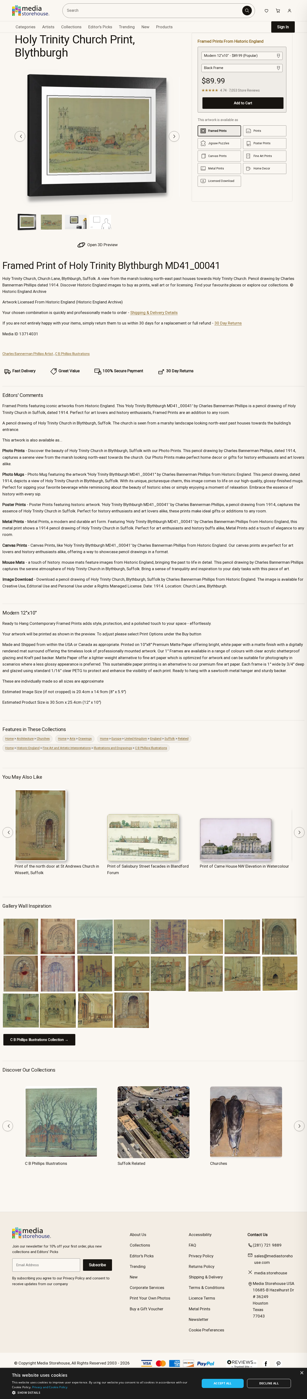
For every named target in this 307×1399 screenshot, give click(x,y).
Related (183, 738)
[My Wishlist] (266, 10)
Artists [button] (48, 26)
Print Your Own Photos (150, 1298)
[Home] (34, 10)
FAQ (192, 1245)
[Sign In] (289, 10)
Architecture (25, 738)
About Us (138, 1234)
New (145, 26)
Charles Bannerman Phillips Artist (27, 354)
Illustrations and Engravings (113, 748)
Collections (71, 26)
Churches (43, 738)
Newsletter (198, 1319)
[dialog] (153, 1383)
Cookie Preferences (206, 1330)
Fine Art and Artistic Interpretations (67, 748)
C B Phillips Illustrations (72, 354)
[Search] (247, 10)
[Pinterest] (278, 1366)
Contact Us (258, 1234)
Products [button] (164, 26)
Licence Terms (202, 1298)
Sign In (283, 27)
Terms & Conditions (206, 1287)
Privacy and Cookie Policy (50, 1387)
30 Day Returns (228, 323)
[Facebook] (266, 1366)
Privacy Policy (201, 1256)
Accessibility (200, 1234)
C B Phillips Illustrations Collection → (39, 1040)
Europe (116, 738)
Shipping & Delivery (206, 1277)
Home (9, 738)
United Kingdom (135, 738)
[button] (103, 1392)
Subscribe (97, 1265)
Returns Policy (201, 1266)
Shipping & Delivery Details (154, 312)
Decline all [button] (269, 1383)
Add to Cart (243, 103)
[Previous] (20, 136)
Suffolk (170, 738)
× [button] (301, 1373)
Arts (72, 738)
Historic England (28, 748)
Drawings (85, 738)
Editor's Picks (100, 26)
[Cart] (278, 10)
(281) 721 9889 (267, 1245)
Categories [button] (25, 26)
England (155, 738)
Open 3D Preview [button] (102, 244)
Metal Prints (199, 1308)
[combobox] (153, 10)
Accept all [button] (223, 1383)
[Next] (174, 136)
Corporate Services (147, 1287)
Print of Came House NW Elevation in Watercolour (244, 866)
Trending (127, 26)
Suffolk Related (131, 1163)
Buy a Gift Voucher (146, 1308)
